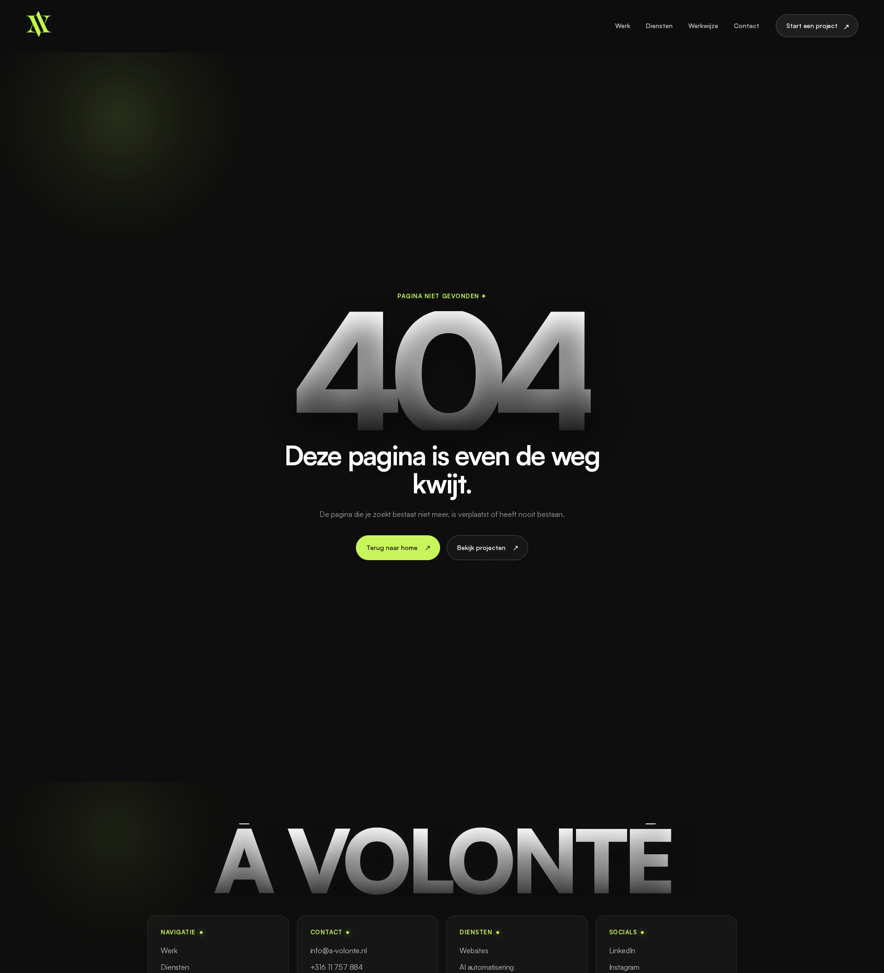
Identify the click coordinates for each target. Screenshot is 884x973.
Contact (746, 25)
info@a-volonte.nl (338, 950)
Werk (622, 25)
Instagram (624, 967)
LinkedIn (622, 950)
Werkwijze (703, 25)
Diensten (659, 25)
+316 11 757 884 (336, 967)
